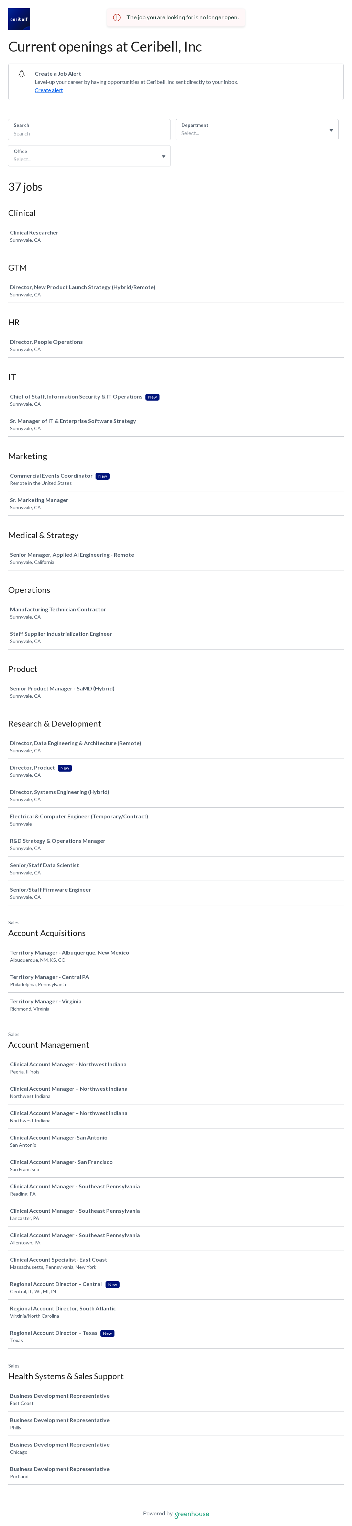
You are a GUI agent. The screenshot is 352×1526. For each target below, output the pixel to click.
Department (195, 125)
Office (20, 151)
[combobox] (182, 133)
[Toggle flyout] (331, 130)
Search (21, 125)
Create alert (49, 90)
